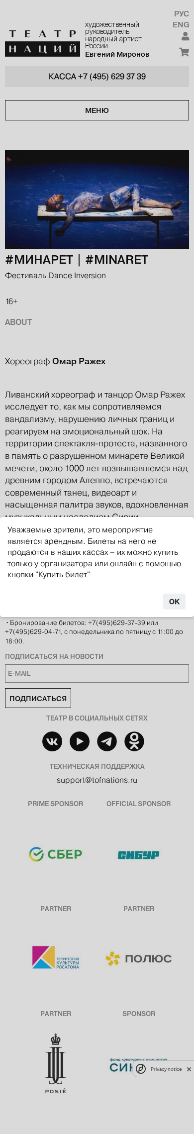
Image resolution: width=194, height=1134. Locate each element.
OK (174, 601)
